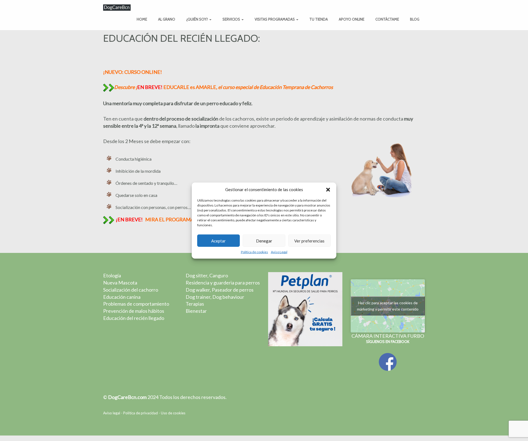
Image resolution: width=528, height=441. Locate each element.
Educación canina (122, 297)
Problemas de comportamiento (136, 304)
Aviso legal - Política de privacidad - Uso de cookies (144, 413)
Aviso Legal (279, 252)
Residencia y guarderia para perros (223, 283)
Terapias (195, 304)
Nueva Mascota (120, 283)
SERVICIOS (231, 19)
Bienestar (196, 311)
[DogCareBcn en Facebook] (388, 361)
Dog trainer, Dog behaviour (215, 297)
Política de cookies (254, 252)
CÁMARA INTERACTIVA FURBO (387, 336)
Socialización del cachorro (130, 290)
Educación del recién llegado (133, 318)
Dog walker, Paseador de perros (220, 290)
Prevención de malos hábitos (133, 311)
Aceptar (218, 240)
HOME (142, 19)
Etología (112, 275)
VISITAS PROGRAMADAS (275, 19)
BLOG (414, 19)
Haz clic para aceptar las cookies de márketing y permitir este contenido (388, 305)
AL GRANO (166, 19)
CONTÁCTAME (387, 19)
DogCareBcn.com (127, 397)
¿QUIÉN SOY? (197, 19)
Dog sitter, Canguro (207, 275)
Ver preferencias (309, 240)
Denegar (264, 240)
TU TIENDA (318, 19)
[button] (328, 189)
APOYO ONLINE (351, 19)
